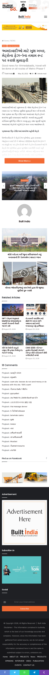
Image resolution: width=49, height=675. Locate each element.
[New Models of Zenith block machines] (24, 478)
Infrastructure (24, 180)
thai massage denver (18, 406)
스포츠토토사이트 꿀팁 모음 (21, 402)
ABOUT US (14, 657)
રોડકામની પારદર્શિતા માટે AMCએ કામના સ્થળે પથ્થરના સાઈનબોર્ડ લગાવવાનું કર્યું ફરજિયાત (35, 322)
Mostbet (13, 441)
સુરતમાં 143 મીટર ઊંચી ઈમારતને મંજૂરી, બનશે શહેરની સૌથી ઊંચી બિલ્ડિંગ (25, 188)
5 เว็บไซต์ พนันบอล (17, 411)
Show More (23, 161)
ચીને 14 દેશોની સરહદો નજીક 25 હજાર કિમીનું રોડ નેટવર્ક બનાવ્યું (12, 350)
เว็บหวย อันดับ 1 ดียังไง (18, 389)
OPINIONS (9, 661)
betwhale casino (17, 415)
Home (6, 41)
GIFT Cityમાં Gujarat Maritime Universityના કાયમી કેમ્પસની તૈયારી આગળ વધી (11, 322)
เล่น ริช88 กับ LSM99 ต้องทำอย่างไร (24, 398)
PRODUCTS (41, 657)
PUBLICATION (38, 661)
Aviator (13, 424)
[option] (24, 185)
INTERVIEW (19, 661)
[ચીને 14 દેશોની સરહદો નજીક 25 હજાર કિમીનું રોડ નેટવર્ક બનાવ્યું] (13, 339)
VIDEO (28, 661)
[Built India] (24, 17)
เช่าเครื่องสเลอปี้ (16, 437)
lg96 (12, 420)
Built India (9, 74)
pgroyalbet (14, 393)
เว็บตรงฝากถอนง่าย (17, 446)
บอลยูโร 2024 (15, 373)
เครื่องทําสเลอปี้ (16, 433)
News (33, 657)
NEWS (12, 41)
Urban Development (13, 46)
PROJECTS (24, 657)
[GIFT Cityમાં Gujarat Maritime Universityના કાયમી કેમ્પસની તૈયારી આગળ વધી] (13, 310)
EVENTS (18, 665)
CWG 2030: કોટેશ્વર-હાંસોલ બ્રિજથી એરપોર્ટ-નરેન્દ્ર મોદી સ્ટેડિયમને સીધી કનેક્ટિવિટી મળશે (36, 351)
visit (12, 428)
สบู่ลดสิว (13, 377)
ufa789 (13, 450)
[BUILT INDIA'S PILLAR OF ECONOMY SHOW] (24, 6)
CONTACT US (28, 665)
